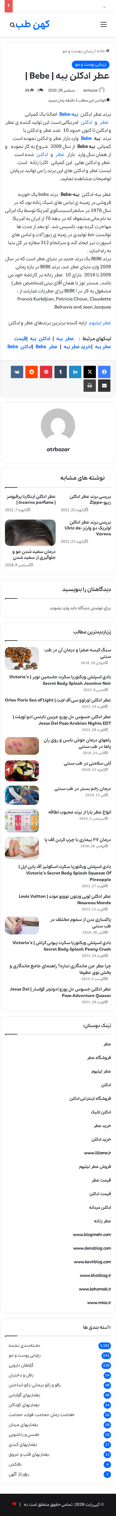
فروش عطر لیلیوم (95, 1167)
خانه (101, 51)
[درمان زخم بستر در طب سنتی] (22, 795)
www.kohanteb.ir (95, 1289)
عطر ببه (65, 338)
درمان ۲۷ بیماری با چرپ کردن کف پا (78, 840)
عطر (104, 122)
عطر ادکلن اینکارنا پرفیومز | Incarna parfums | (31, 500)
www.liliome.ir (97, 1153)
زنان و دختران (21, 1375)
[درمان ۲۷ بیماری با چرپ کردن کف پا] (22, 848)
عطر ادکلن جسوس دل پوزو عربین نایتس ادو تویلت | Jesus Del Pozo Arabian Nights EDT (62, 720)
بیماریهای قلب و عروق (29, 1454)
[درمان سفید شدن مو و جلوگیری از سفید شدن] (30, 533)
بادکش (15, 1464)
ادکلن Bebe (19, 346)
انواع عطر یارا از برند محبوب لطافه (79, 812)
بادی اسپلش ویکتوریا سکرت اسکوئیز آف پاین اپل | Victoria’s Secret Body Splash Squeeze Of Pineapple (65, 873)
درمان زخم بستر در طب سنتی (82, 789)
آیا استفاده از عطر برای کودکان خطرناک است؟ (55, 6)
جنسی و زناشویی (24, 1435)
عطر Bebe (47, 346)
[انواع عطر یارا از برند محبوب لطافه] (22, 820)
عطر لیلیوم (100, 323)
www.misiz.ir (99, 1303)
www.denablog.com (92, 1248)
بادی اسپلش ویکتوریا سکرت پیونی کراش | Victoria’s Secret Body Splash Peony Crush (62, 946)
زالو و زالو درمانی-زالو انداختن (35, 1385)
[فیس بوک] (104, 372)
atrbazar (90, 90)
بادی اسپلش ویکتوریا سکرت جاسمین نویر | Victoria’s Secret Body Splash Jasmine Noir (60, 680)
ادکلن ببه (40, 338)
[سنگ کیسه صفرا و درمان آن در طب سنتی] (22, 658)
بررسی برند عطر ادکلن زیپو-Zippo (90, 500)
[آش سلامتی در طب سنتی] (22, 770)
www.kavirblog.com (92, 1262)
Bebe (86, 138)
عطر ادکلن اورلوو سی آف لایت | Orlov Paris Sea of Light (58, 700)
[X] (90, 372)
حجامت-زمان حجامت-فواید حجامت (42, 1415)
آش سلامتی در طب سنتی (87, 763)
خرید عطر (102, 1126)
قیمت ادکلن (100, 1194)
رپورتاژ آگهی (19, 1474)
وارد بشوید (59, 608)
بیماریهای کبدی (23, 1444)
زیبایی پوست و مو (77, 51)
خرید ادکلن (101, 1139)
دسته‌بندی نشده (24, 1345)
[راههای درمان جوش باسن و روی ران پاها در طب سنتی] (22, 746)
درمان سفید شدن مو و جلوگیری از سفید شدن (34, 555)
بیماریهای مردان (23, 1425)
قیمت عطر (101, 1180)
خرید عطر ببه (77, 346)
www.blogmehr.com (92, 1235)
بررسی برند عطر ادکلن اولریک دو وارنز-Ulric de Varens (88, 528)
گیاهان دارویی (21, 1365)
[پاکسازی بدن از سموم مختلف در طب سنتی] (22, 926)
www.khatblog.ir (95, 1276)
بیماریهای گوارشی (24, 1395)
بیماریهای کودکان (24, 1405)
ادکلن (86, 122)
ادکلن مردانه (100, 1208)
